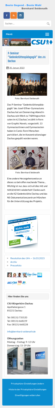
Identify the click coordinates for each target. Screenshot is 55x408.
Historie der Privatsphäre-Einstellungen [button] (27, 389)
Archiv (13, 262)
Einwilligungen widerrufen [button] (27, 395)
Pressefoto (15, 265)
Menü (9, 34)
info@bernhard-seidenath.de (21, 331)
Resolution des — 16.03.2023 (27, 258)
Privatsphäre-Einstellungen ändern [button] (27, 384)
